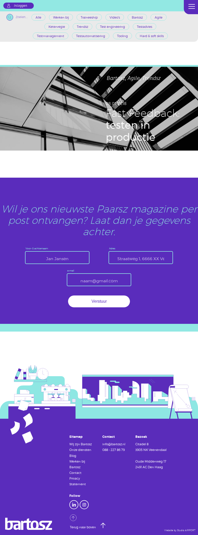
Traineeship (89, 17)
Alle (38, 17)
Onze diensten (80, 449)
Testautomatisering (90, 36)
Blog (72, 455)
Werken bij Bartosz (77, 464)
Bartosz (137, 17)
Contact (75, 472)
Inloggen (20, 6)
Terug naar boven (83, 527)
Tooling (122, 36)
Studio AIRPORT (186, 530)
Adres (112, 249)
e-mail (70, 271)
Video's (115, 17)
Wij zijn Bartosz (80, 444)
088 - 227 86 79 (113, 449)
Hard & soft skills (152, 36)
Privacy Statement (77, 481)
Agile (158, 17)
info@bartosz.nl (113, 444)
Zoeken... (22, 17)
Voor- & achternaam (37, 249)
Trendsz (82, 26)
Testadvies (144, 26)
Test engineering (112, 26)
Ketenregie (56, 26)
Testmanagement (50, 36)
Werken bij (61, 17)
